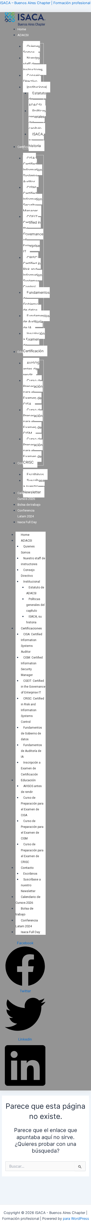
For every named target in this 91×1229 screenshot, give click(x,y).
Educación (28, 780)
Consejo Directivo (27, 573)
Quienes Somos (28, 549)
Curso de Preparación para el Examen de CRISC (32, 853)
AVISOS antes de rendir (31, 789)
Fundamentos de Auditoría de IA (31, 750)
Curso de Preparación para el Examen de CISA (32, 806)
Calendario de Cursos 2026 (28, 899)
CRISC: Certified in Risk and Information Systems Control (32, 710)
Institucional (31, 581)
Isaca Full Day (30, 932)
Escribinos (30, 873)
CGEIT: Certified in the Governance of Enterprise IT (33, 686)
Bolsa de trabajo (24, 911)
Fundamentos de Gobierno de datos (31, 733)
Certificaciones (31, 628)
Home (25, 535)
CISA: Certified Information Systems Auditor (31, 643)
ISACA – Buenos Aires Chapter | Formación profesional (45, 3)
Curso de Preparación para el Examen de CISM (32, 829)
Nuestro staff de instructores (33, 561)
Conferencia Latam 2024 (27, 923)
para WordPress (76, 1218)
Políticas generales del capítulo (35, 604)
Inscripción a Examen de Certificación (31, 768)
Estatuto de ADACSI (35, 590)
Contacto (27, 868)
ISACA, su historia (34, 619)
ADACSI (26, 540)
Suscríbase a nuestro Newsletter (31, 885)
